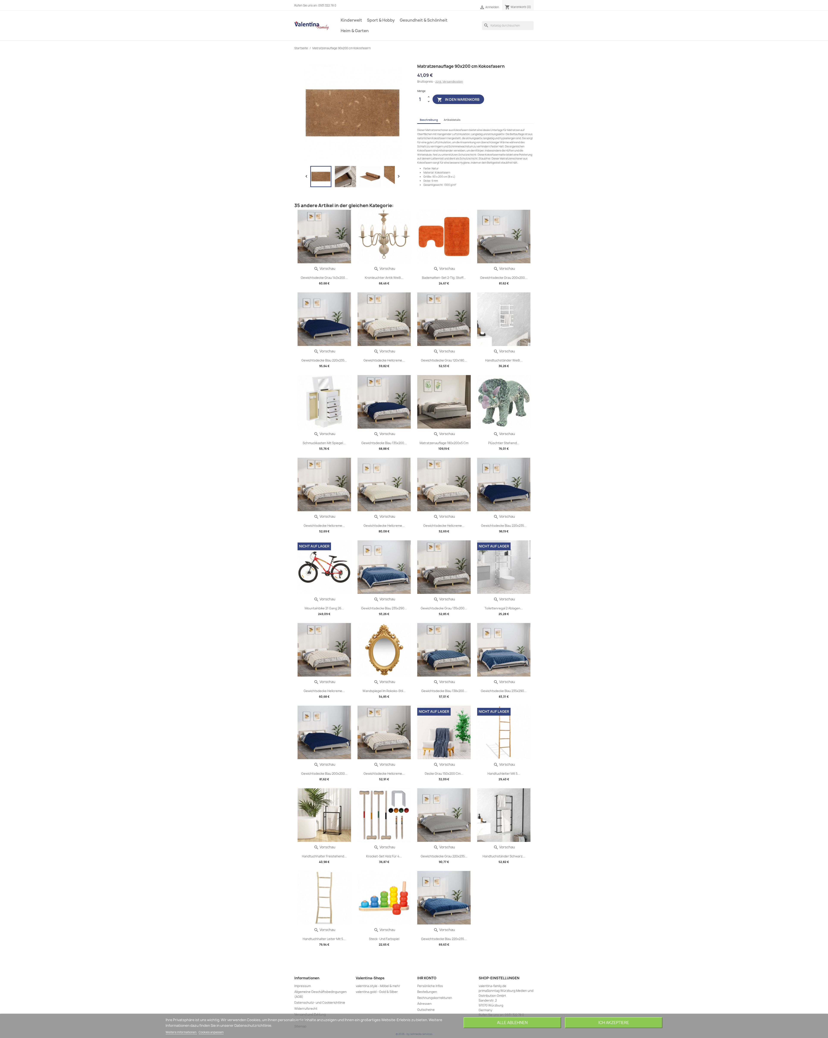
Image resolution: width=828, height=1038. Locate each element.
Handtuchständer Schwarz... (504, 856)
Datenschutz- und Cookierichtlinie (319, 1002)
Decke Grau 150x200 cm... (444, 773)
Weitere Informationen (181, 1032)
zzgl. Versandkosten (449, 82)
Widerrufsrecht (305, 1008)
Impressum (302, 986)
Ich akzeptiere (613, 1022)
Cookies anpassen (211, 1032)
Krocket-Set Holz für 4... (384, 856)
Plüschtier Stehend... (503, 443)
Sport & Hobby (381, 20)
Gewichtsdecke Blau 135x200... (384, 443)
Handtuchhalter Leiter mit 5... (324, 939)
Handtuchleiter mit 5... (504, 773)
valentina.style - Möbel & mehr (378, 986)
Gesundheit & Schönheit (423, 20)
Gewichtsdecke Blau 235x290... (384, 608)
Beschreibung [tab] (429, 120)
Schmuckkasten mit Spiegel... (324, 443)
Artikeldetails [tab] (452, 120)
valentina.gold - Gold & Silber (377, 992)
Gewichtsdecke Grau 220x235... (444, 856)
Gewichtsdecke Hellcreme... (384, 360)
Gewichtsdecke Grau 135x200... (444, 608)
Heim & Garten (355, 30)
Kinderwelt (351, 20)
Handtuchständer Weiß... (503, 360)
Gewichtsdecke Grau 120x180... (444, 360)
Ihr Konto (426, 978)
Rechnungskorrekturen (434, 998)
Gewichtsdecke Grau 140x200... (324, 278)
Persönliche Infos (430, 986)
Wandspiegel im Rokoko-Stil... (384, 691)
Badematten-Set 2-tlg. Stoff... (444, 278)
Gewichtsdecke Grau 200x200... (503, 278)
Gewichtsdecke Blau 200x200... (324, 773)
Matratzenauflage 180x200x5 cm (444, 443)
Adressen (424, 1004)
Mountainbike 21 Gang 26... (324, 608)
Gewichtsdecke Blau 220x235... (324, 360)
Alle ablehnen (512, 1022)
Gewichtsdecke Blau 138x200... (444, 691)
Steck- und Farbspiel (384, 939)
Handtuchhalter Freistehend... (324, 856)
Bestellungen (427, 992)
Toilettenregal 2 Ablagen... (504, 608)
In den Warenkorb (458, 99)
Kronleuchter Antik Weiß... (384, 278)
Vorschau (324, 268)
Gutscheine (426, 1010)
